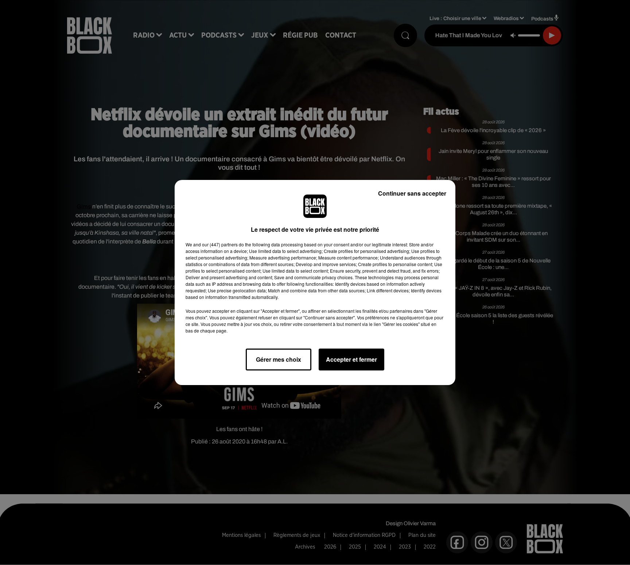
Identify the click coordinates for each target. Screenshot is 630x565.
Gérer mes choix (278, 359)
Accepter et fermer (351, 359)
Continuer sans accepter (412, 193)
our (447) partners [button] (220, 244)
